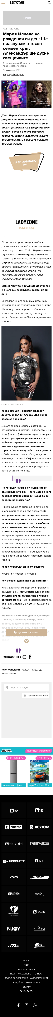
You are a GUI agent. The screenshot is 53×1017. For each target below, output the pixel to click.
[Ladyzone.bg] (17, 3)
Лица (17, 29)
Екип (26, 965)
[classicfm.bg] (39, 927)
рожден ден (37, 670)
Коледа (25, 670)
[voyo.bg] (13, 877)
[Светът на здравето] (13, 911)
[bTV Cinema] (13, 827)
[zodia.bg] (39, 894)
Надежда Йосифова (13, 74)
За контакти (26, 991)
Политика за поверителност (26, 974)
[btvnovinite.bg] (13, 861)
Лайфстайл (8, 29)
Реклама (26, 987)
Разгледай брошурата (38, 751)
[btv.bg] (13, 810)
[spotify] (35, 1006)
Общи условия (26, 969)
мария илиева (8, 674)
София (30, 458)
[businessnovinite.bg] (13, 894)
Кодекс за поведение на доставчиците (26, 978)
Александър (28, 434)
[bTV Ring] (39, 844)
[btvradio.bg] (39, 911)
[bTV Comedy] (39, 810)
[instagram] (26, 1006)
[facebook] (18, 1006)
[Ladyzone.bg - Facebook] (30, 663)
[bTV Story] (13, 844)
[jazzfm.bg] (13, 944)
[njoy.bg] (13, 927)
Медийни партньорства (26, 982)
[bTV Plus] (39, 861)
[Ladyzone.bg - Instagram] (25, 656)
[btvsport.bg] (39, 877)
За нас (26, 961)
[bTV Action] (39, 827)
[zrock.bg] (39, 944)
